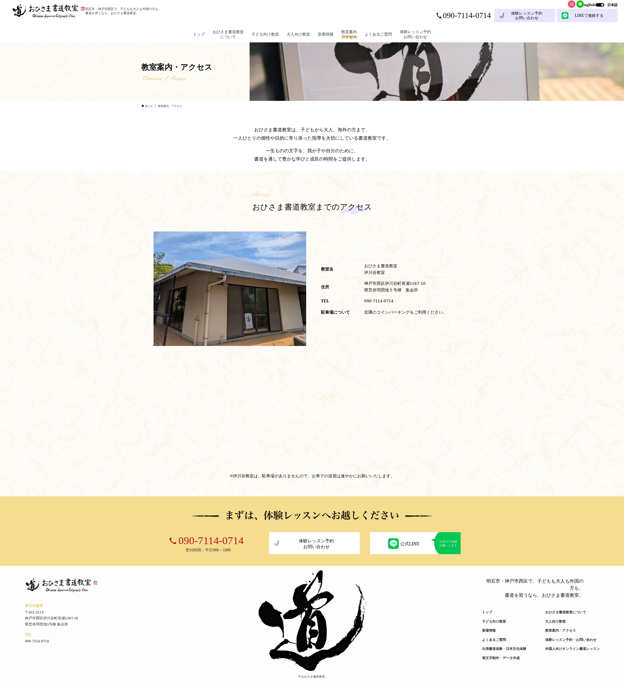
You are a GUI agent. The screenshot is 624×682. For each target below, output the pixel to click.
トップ (487, 612)
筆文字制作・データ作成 (501, 657)
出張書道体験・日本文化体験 (504, 648)
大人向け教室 (555, 621)
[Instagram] (571, 4)
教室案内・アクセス (560, 630)
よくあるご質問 (494, 639)
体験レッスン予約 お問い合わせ (526, 15)
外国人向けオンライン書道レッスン (572, 648)
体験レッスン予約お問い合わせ (316, 543)
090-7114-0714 (211, 540)
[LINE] (580, 4)
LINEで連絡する (589, 15)
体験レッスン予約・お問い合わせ (570, 639)
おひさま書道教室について (565, 612)
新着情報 (489, 630)
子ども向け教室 (494, 621)
